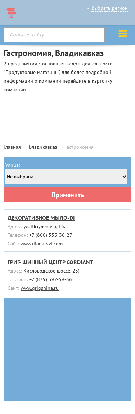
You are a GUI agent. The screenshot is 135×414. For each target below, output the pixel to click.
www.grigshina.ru (40, 288)
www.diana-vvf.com (42, 243)
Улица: (12, 165)
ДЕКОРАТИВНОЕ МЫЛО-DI (41, 217)
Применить (67, 195)
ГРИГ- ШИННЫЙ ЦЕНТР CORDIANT (50, 262)
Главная (12, 147)
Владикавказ (43, 147)
